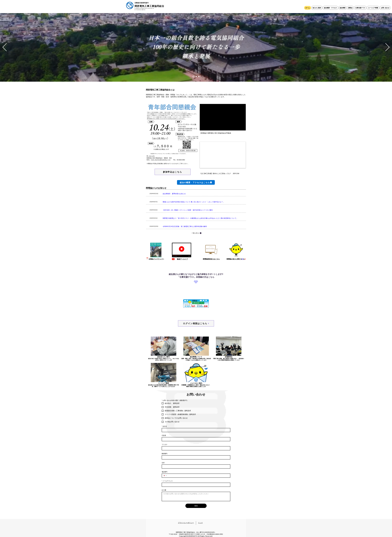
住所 (163, 463)
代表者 (164, 435)
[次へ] (387, 47)
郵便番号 (164, 453)
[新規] (196, 76)
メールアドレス (167, 481)
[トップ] (193, 76)
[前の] (5, 47)
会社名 (164, 426)
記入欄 (164, 490)
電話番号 (164, 472)
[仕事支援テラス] (198, 76)
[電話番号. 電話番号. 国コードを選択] (165, 475)
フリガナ (164, 444)
